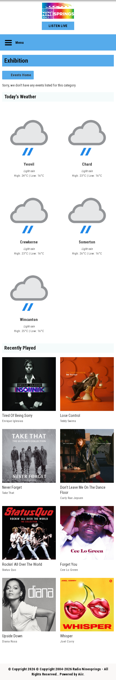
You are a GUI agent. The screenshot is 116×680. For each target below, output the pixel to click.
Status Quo (9, 570)
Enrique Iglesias (12, 421)
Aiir (80, 674)
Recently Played (20, 348)
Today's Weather (20, 96)
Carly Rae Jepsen (71, 498)
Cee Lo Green (69, 570)
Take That (8, 493)
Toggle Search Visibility (106, 42)
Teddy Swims (68, 421)
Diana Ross (9, 641)
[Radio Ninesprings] (58, 11)
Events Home (21, 75)
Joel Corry (67, 641)
